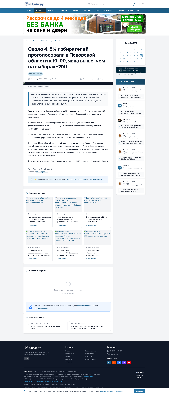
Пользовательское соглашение (33, 381)
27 (124, 61)
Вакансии (68, 359)
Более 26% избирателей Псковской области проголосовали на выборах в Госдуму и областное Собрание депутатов (67, 219)
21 (127, 58)
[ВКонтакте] (109, 362)
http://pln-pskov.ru (42, 172)
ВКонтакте (82, 179)
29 (131, 61)
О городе (88, 356)
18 (56, 41)
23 (134, 58)
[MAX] (124, 362)
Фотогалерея (89, 353)
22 (131, 58)
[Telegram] (119, 362)
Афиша (67, 356)
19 (120, 58)
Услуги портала (90, 351)
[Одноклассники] (114, 362)
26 (120, 61)
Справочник (69, 353)
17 (137, 55)
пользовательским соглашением (111, 391)
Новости (36, 41)
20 (124, 58)
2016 (42, 41)
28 (127, 61)
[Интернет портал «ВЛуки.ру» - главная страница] (34, 4)
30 (134, 61)
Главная (28, 41)
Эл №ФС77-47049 (88, 376)
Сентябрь (49, 41)
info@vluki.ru (113, 354)
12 (120, 55)
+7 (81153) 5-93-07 (115, 351)
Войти (136, 4)
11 (141, 52)
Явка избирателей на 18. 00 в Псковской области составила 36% (96, 219)
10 (137, 52)
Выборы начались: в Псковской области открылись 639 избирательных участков (95, 253)
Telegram (69, 179)
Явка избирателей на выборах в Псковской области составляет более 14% (39, 219)
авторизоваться (41, 308)
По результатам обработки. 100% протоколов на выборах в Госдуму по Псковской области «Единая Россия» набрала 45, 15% (68, 253)
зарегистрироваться (85, 306)
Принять (139, 391)
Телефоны (68, 362)
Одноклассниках (95, 179)
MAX (75, 179)
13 (124, 55)
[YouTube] (129, 362)
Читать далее (32, 225)
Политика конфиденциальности (53, 381)
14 (127, 55)
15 (130, 55)
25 (141, 58)
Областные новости (65, 41)
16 (134, 55)
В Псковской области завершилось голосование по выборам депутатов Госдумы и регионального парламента (39, 253)
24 (138, 58)
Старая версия (90, 359)
